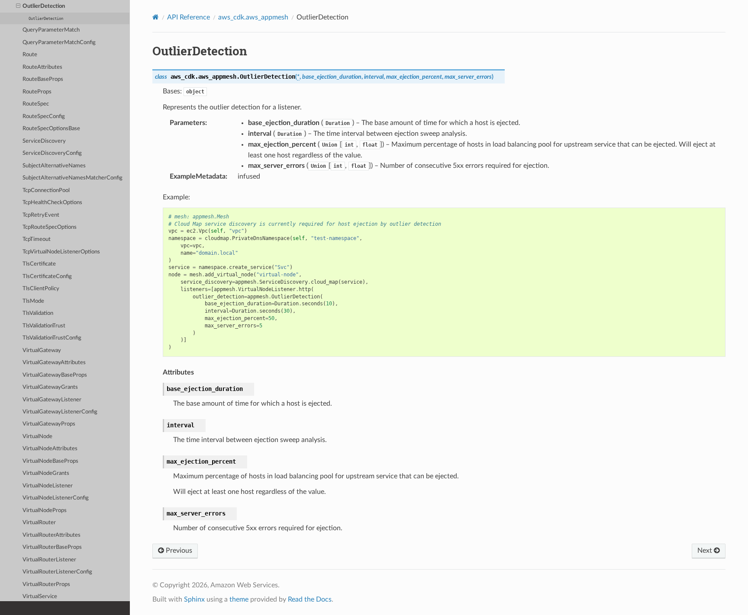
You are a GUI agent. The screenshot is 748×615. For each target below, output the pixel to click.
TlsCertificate (39, 264)
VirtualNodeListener (48, 486)
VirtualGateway (42, 350)
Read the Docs (310, 599)
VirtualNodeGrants (46, 473)
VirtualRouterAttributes (52, 535)
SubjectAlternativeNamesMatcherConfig (73, 178)
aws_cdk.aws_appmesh (253, 17)
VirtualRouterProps (46, 584)
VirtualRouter (39, 522)
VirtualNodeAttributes (50, 449)
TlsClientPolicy (41, 288)
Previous (178, 550)
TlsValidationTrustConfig (52, 338)
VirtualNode (37, 436)
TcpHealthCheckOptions (52, 202)
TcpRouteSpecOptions (50, 227)
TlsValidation (38, 313)
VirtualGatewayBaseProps (55, 375)
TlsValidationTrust (44, 326)
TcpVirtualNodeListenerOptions (61, 252)
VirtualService (40, 596)
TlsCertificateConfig (47, 276)
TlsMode (33, 301)
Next (705, 550)
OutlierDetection (44, 6)
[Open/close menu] (18, 6)
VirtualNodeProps (45, 510)
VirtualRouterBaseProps (52, 547)
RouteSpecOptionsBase (51, 128)
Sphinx (194, 599)
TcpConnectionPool (46, 190)
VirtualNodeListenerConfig (56, 498)
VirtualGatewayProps (49, 424)
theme (238, 599)
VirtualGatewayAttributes (54, 362)
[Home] (155, 17)
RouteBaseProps (43, 79)
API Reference (188, 17)
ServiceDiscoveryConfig (52, 153)
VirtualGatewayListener (52, 400)
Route (30, 55)
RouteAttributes (42, 67)
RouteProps (37, 92)
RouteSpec (36, 104)
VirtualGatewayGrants (50, 387)
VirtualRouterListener (49, 560)
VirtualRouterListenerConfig (57, 572)
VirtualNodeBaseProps (50, 461)
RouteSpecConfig (44, 116)
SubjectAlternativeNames (54, 166)
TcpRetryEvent (41, 215)
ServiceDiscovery (44, 141)
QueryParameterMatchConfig (59, 42)
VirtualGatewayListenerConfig (60, 412)
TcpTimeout (37, 239)
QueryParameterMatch (51, 30)
